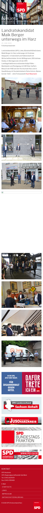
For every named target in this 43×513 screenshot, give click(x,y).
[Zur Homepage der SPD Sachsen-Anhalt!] (22, 405)
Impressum (7, 494)
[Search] (4, 7)
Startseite (7, 487)
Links (4, 490)
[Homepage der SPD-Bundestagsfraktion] (22, 437)
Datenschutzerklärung (12, 497)
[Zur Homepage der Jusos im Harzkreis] (22, 420)
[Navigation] (39, 7)
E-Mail (4, 484)
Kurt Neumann (31, 74)
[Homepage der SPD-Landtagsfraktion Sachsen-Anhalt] (22, 454)
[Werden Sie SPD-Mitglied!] (22, 383)
